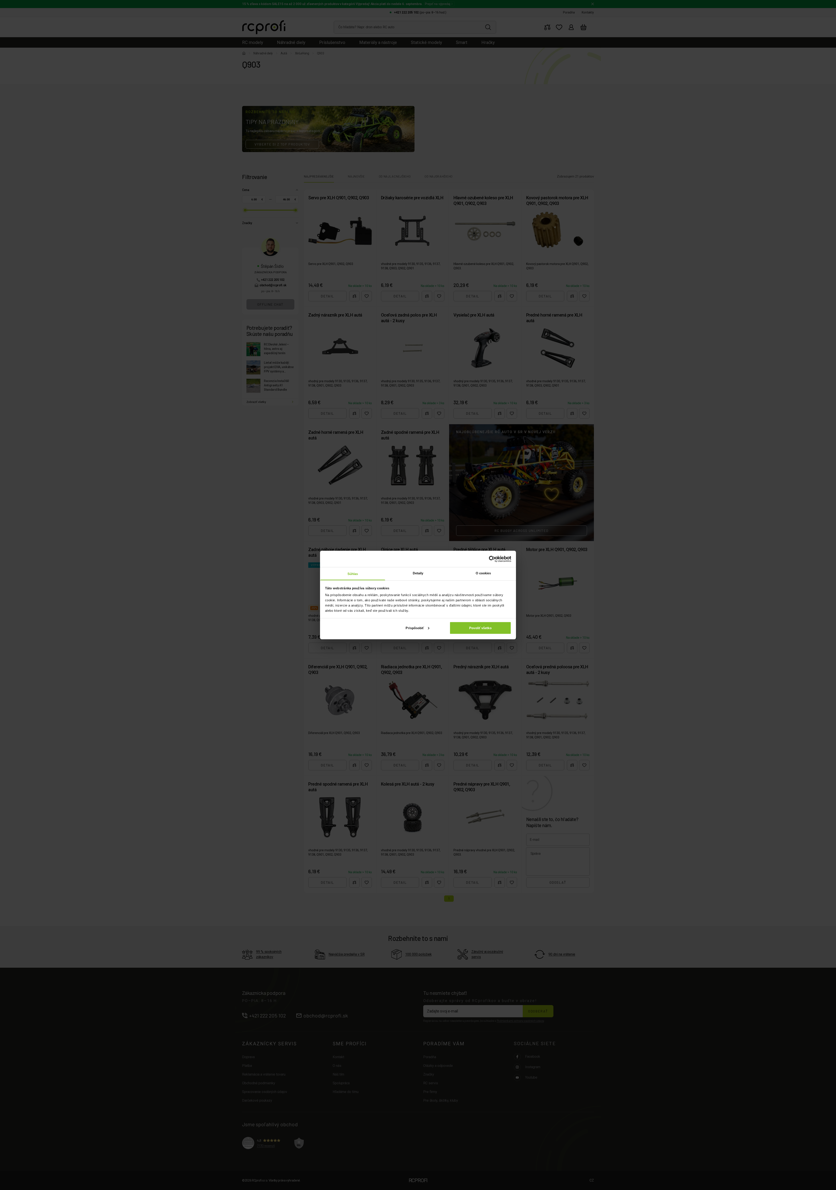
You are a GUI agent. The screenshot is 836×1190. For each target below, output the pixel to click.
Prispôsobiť (415, 628)
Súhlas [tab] (352, 574)
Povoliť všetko (480, 628)
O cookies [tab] (483, 573)
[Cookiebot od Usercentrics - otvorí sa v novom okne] (492, 559)
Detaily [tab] (418, 573)
